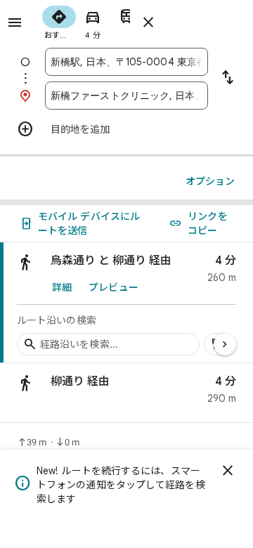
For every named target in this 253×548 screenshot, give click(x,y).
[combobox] (126, 62)
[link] (126, 302)
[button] (126, 393)
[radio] (59, 21)
